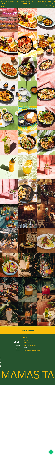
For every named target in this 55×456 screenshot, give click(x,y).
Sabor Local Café (28, 342)
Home (25, 337)
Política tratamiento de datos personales (31, 350)
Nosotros (25, 340)
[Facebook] (18, 342)
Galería (25, 347)
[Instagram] (15, 342)
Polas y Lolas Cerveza (29, 345)
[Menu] (3, 5)
